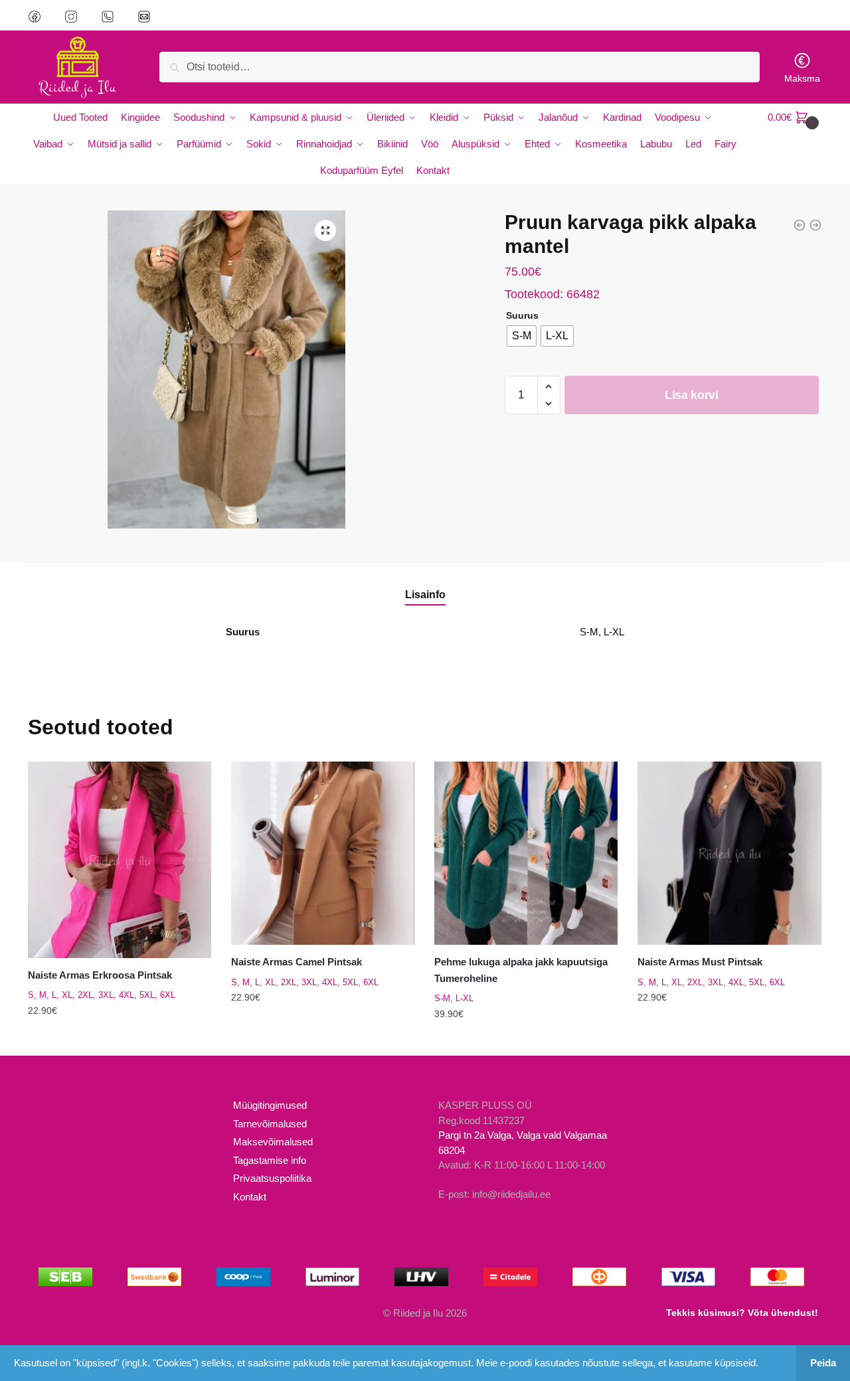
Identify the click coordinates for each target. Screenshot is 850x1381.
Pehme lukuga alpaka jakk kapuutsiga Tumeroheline (521, 969)
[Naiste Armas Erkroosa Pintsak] (119, 860)
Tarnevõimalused (270, 1123)
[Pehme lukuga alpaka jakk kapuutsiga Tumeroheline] (526, 853)
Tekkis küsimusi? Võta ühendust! (742, 1312)
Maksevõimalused (273, 1141)
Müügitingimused (270, 1105)
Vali (120, 1040)
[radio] (521, 336)
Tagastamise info (269, 1160)
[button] (325, 230)
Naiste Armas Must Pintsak (700, 961)
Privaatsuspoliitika (272, 1178)
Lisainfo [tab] (425, 594)
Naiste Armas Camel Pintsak (296, 961)
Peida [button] (823, 1362)
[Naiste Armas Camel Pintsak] (322, 853)
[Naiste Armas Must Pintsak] (729, 853)
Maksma (802, 78)
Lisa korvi (692, 395)
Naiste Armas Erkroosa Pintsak (100, 975)
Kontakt (249, 1196)
